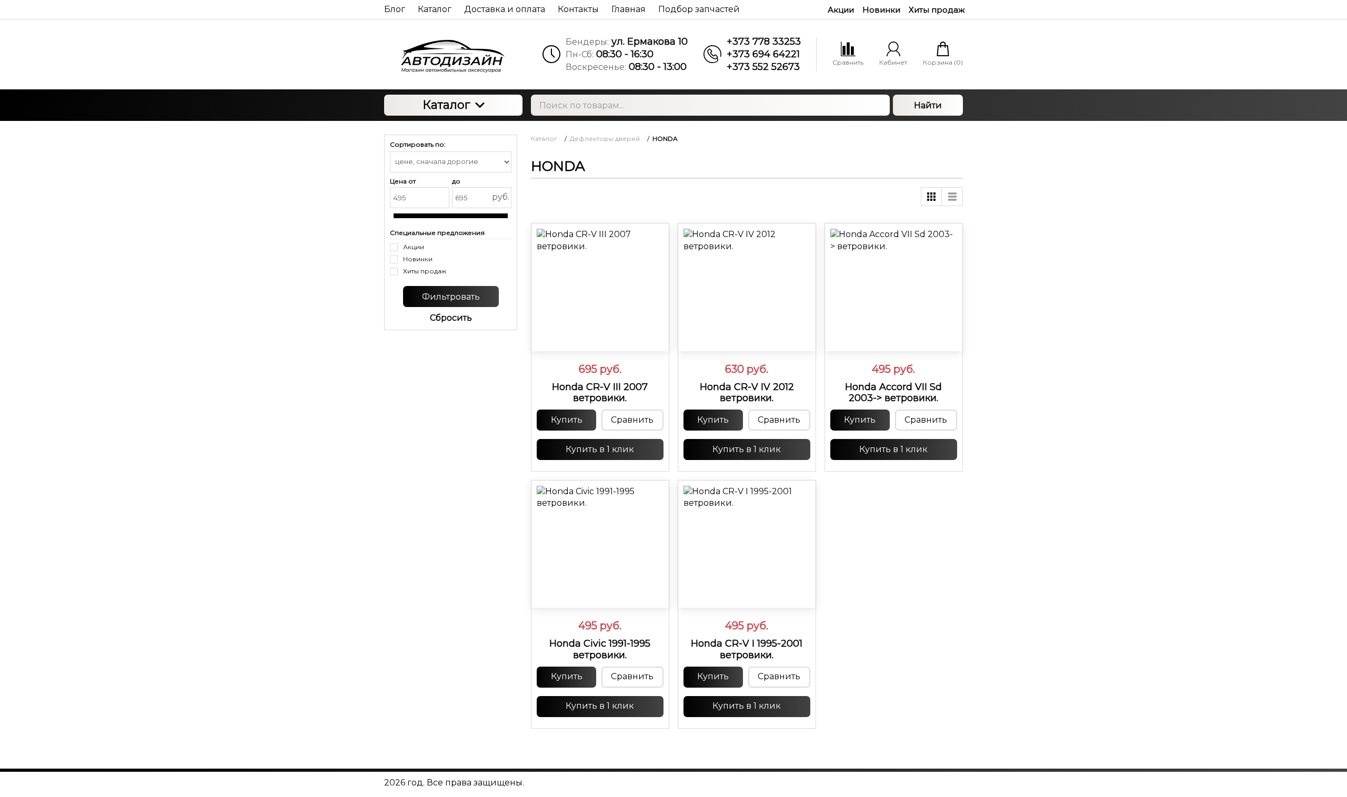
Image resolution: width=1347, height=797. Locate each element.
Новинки (881, 10)
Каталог (446, 105)
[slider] (600, 338)
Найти (928, 105)
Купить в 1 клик (600, 449)
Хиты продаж (937, 10)
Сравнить (632, 420)
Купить (566, 420)
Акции (841, 10)
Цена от (403, 181)
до (456, 181)
